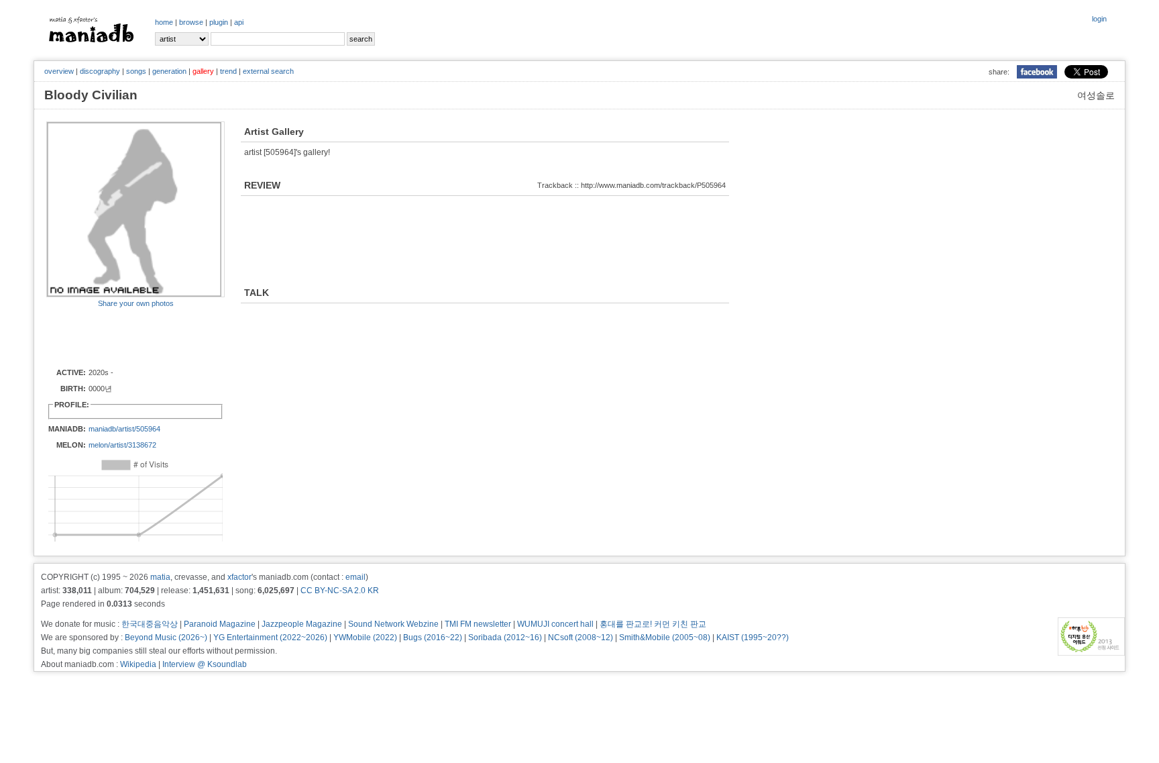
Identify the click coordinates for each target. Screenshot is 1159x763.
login (1099, 19)
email (355, 577)
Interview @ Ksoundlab (204, 664)
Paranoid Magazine (220, 624)
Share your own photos (136, 303)
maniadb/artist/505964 (124, 429)
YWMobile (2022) (365, 637)
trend (228, 71)
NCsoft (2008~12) (580, 637)
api (238, 22)
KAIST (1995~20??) (752, 637)
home (164, 22)
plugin (218, 22)
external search (268, 71)
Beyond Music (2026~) (166, 637)
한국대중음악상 (149, 624)
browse (191, 22)
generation (169, 71)
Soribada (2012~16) (505, 637)
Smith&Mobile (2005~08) (664, 637)
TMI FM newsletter (478, 624)
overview (59, 71)
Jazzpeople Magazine (302, 624)
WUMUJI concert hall (555, 624)
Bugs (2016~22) (432, 637)
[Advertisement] (124, 337)
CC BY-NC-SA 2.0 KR (339, 590)
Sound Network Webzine (393, 624)
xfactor (239, 577)
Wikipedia (138, 664)
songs (136, 71)
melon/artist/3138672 (122, 445)
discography (100, 71)
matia (160, 577)
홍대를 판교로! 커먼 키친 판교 (653, 624)
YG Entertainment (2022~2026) (270, 637)
